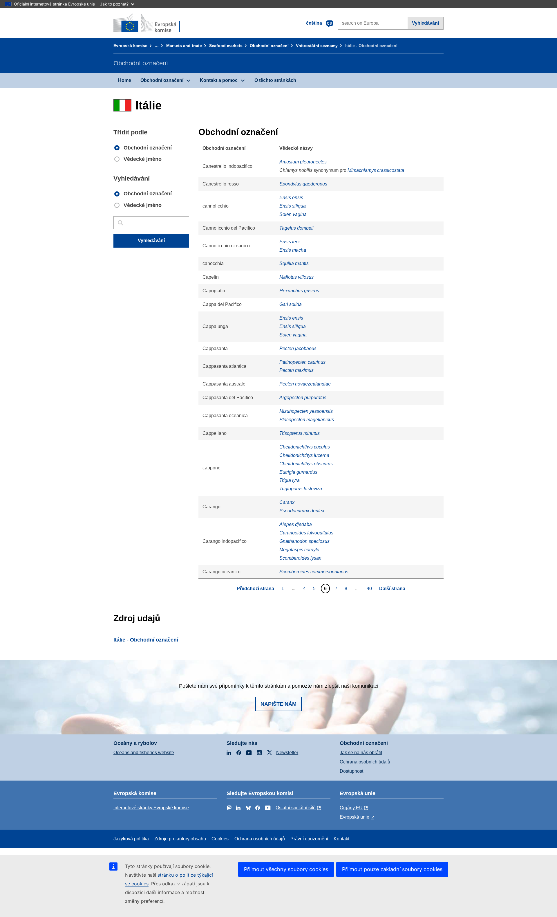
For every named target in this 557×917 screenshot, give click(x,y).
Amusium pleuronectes (303, 161)
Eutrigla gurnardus (298, 472)
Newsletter (287, 752)
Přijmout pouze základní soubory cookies (392, 869)
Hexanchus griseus (299, 290)
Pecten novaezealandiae (305, 383)
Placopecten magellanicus (306, 419)
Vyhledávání (425, 23)
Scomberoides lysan (300, 558)
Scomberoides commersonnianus (313, 571)
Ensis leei (289, 241)
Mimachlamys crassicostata (376, 170)
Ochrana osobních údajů (365, 761)
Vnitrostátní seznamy (317, 45)
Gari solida (290, 304)
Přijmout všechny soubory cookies (286, 869)
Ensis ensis (291, 197)
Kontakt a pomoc (219, 80)
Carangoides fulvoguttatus (306, 532)
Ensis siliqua (292, 205)
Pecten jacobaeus (298, 348)
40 (370, 588)
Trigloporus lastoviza (300, 488)
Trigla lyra (289, 480)
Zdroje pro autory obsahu (180, 838)
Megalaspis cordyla (299, 549)
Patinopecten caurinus (302, 362)
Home (124, 80)
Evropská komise (130, 45)
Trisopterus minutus (299, 433)
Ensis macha (292, 250)
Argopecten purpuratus (302, 397)
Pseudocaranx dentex (301, 510)
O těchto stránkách (275, 80)
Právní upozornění (309, 838)
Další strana (392, 588)
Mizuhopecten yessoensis (306, 411)
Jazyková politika (131, 838)
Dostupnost (351, 771)
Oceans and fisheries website (143, 752)
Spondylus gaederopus (303, 183)
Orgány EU (351, 807)
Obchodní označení (269, 45)
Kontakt (341, 838)
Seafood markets (226, 45)
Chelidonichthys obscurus (306, 463)
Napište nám (278, 704)
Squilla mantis (294, 263)
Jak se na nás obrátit (361, 752)
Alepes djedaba (295, 524)
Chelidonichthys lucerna (304, 455)
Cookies (220, 838)
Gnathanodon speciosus (304, 541)
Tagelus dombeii (296, 228)
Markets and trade (184, 45)
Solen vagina (293, 214)
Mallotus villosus (296, 277)
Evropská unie (354, 817)
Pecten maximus (296, 370)
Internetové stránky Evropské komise (151, 807)
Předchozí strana (255, 588)
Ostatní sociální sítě (296, 807)
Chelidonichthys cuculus (304, 446)
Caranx (286, 502)
